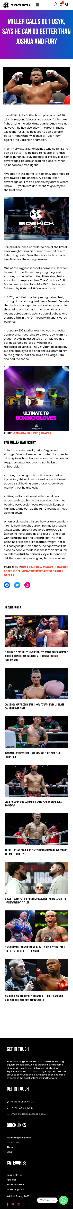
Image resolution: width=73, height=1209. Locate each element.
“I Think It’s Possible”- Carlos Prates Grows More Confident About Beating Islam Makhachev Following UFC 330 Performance (36, 656)
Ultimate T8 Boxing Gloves (32, 433)
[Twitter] (17, 585)
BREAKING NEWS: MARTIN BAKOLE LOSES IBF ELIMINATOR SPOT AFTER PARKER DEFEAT (36, 571)
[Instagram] (27, 585)
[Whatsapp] (63, 1200)
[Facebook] (7, 585)
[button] (37, 5)
